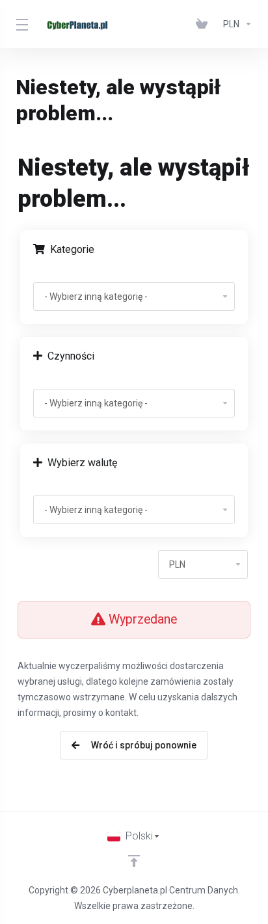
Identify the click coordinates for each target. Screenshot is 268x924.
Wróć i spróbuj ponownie (141, 745)
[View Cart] (204, 24)
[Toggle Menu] (20, 24)
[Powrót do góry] (134, 861)
